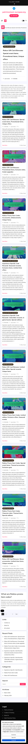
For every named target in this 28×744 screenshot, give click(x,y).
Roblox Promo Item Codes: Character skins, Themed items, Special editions (12, 513)
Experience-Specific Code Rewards (10, 260)
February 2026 (8, 695)
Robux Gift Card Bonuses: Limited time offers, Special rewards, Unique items (13, 369)
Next (17, 614)
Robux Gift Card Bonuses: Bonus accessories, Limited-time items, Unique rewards (13, 561)
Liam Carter (7, 78)
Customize (13, 734)
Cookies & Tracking (9, 712)
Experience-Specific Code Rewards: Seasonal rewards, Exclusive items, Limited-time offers (12, 267)
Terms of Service (8, 710)
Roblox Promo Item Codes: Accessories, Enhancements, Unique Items (11, 218)
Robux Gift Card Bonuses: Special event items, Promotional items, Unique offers (13, 122)
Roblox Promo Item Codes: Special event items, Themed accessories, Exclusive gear (13, 465)
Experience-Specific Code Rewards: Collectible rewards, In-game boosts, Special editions (13, 318)
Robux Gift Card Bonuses (9, 46)
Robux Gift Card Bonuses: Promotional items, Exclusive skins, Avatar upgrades (14, 170)
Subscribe (15, 15)
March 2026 (7, 692)
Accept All (14, 740)
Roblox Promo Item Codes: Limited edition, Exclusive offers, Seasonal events (14, 417)
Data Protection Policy (10, 718)
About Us (6, 625)
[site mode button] (23, 20)
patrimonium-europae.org (14, 12)
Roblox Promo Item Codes (8, 212)
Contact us (7, 622)
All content (7, 628)
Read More (4, 145)
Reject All (13, 737)
